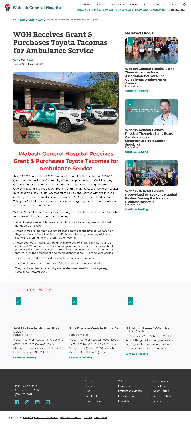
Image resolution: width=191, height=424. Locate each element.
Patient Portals (138, 4)
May (40, 19)
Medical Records (127, 396)
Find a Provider (102, 9)
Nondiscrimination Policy (71, 417)
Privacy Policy (100, 417)
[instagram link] (27, 402)
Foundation (125, 401)
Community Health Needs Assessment (40, 417)
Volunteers (158, 4)
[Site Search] (184, 4)
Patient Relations (162, 396)
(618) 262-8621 (177, 9)
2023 (31, 19)
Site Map (88, 417)
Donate (101, 4)
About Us (83, 9)
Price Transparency (96, 401)
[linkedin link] (37, 402)
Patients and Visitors (130, 391)
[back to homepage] (14, 20)
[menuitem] (83, 10)
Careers (174, 4)
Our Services (124, 9)
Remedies (86, 4)
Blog (22, 19)
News (30, 59)
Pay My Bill (117, 4)
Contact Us (158, 9)
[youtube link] (48, 402)
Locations (141, 9)
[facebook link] (17, 402)
